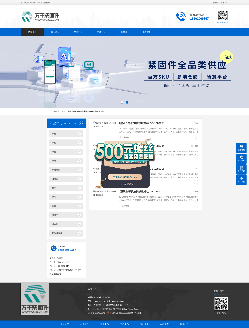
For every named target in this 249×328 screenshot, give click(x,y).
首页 (63, 111)
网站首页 (32, 32)
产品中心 (101, 32)
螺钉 (54, 152)
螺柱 (54, 143)
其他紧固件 (57, 233)
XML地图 (137, 313)
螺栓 (54, 133)
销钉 (54, 206)
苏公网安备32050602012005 (121, 313)
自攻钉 (55, 179)
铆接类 (55, 215)
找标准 (124, 32)
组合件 (55, 224)
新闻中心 (78, 32)
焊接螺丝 (56, 170)
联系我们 (224, 3)
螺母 (54, 161)
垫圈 (54, 188)
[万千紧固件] (40, 16)
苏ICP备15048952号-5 (97, 313)
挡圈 (54, 197)
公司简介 (216, 3)
